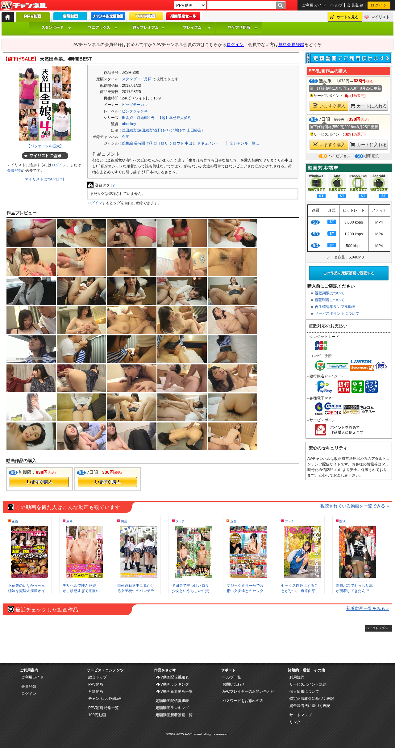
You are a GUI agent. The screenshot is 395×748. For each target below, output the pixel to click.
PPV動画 (95, 684)
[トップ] (8, 17)
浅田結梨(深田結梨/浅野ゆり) (146, 130)
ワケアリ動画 (239, 27)
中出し (190, 143)
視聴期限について (329, 293)
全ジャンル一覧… (244, 143)
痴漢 (124, 521)
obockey (129, 124)
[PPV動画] (33, 18)
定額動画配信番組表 (172, 701)
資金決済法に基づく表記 (309, 706)
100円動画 (97, 715)
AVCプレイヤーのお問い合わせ (248, 691)
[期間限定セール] (183, 17)
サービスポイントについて (337, 313)
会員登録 (355, 5)
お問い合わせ (233, 684)
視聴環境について (329, 300)
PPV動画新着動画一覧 (174, 691)
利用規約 (296, 677)
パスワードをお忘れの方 (242, 701)
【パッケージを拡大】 (45, 146)
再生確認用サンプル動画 (335, 307)
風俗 (69, 521)
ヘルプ (337, 5)
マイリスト (380, 17)
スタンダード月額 (137, 79)
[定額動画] (70, 17)
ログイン (379, 5)
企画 (125, 137)
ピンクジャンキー (137, 111)
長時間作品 (143, 143)
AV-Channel (24, 6)
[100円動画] (145, 17)
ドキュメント (208, 143)
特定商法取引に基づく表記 (311, 698)
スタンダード (52, 27)
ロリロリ (160, 143)
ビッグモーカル (135, 105)
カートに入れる (372, 105)
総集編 (127, 143)
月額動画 (95, 691)
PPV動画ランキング (172, 684)
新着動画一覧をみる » (367, 608)
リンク (295, 722)
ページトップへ (377, 628)
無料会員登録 (291, 44)
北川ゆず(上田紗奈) (187, 130)
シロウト (176, 143)
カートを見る (347, 17)
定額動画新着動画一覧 (174, 715)
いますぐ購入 (332, 105)
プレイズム (192, 27)
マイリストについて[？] (44, 179)
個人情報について (304, 691)
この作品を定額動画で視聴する (349, 273)
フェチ (180, 521)
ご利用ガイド (314, 5)
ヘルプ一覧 (231, 677)
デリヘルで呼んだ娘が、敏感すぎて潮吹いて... (81, 590)
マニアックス (99, 27)
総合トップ (97, 677)
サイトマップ (300, 715)
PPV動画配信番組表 (172, 677)
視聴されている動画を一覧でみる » (354, 505)
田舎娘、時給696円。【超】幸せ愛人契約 (156, 118)
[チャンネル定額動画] (108, 17)
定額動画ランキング (172, 708)
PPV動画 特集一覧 (103, 708)
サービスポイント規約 (307, 684)
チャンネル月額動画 (105, 698)
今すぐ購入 (39, 482)
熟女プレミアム (146, 27)
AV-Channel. (193, 734)
